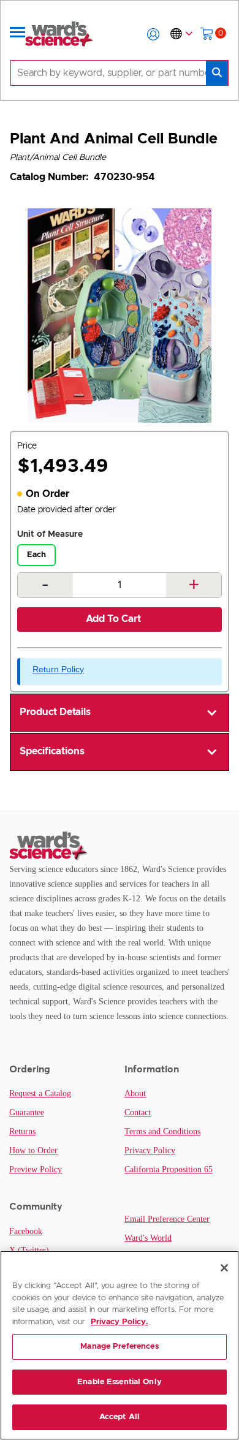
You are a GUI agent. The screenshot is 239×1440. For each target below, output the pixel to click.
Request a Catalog (40, 1093)
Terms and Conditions (162, 1131)
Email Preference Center (167, 1219)
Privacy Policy (149, 1150)
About (135, 1093)
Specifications (52, 751)
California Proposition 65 (168, 1169)
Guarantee (26, 1112)
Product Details (55, 712)
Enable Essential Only (119, 1382)
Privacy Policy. (119, 1322)
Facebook (25, 1231)
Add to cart (113, 619)
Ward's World (148, 1238)
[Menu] (18, 34)
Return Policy (58, 669)
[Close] (224, 1267)
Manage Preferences (119, 1347)
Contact (137, 1112)
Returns (22, 1131)
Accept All (119, 1417)
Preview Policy (35, 1169)
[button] (153, 34)
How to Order (33, 1150)
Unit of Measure (50, 534)
